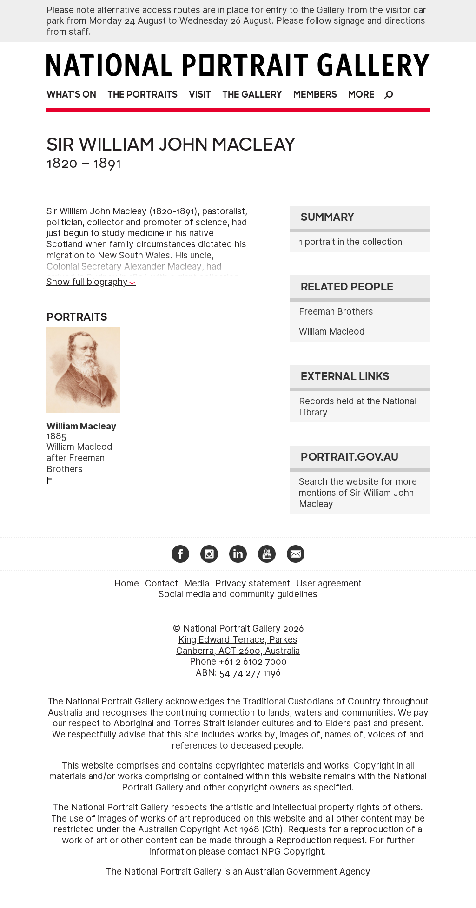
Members (315, 94)
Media (196, 583)
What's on (71, 94)
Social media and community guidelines (238, 594)
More (361, 94)
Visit (200, 94)
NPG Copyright (292, 851)
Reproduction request (320, 840)
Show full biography (87, 281)
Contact (161, 583)
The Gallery (252, 94)
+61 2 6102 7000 (252, 661)
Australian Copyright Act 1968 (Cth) (210, 829)
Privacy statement (252, 583)
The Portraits (142, 94)
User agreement (329, 583)
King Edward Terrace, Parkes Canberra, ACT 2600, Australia (238, 645)
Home (126, 583)
